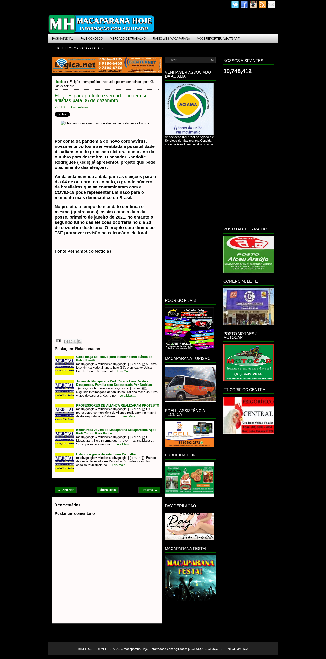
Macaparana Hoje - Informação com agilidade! (155, 649)
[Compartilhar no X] (75, 341)
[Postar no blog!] (70, 341)
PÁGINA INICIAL (62, 38)
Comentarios (80, 107)
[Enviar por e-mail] (66, 341)
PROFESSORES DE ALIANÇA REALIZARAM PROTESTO (117, 405)
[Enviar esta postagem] (58, 340)
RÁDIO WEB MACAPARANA (171, 38)
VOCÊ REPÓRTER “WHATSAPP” (218, 38)
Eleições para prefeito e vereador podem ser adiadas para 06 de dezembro (102, 98)
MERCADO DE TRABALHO (128, 38)
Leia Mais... (125, 371)
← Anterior (66, 490)
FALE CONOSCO (91, 38)
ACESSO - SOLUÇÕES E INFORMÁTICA (218, 649)
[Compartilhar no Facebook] (79, 341)
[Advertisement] (95, 301)
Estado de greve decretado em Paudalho (106, 454)
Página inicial (107, 490)
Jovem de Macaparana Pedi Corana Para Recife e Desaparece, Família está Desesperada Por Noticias (114, 383)
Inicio (59, 82)
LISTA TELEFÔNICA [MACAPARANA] (77, 48)
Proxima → (149, 490)
